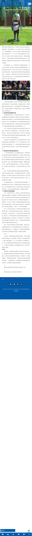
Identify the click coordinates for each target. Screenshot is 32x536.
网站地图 (16, 291)
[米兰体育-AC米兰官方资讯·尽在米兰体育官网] (16, 279)
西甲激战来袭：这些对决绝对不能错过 (13, 272)
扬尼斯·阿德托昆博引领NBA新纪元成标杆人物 (14, 267)
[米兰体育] (6, 3)
